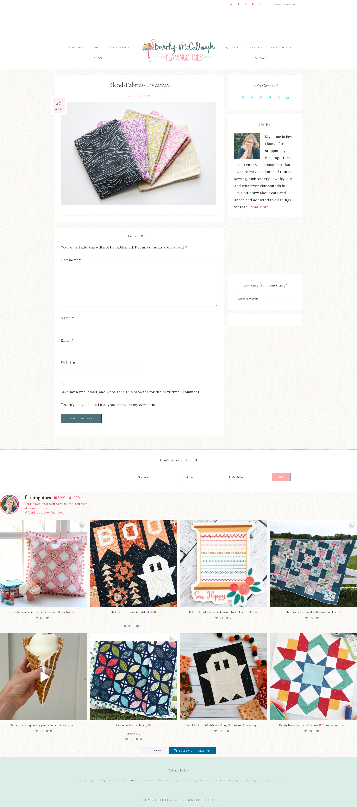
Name (67, 318)
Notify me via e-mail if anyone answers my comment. (110, 405)
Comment (71, 260)
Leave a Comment (138, 95)
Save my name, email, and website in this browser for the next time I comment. (130, 392)
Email (67, 340)
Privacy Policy (178, 770)
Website (68, 362)
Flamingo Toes (178, 50)
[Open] (43, 563)
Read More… (261, 207)
